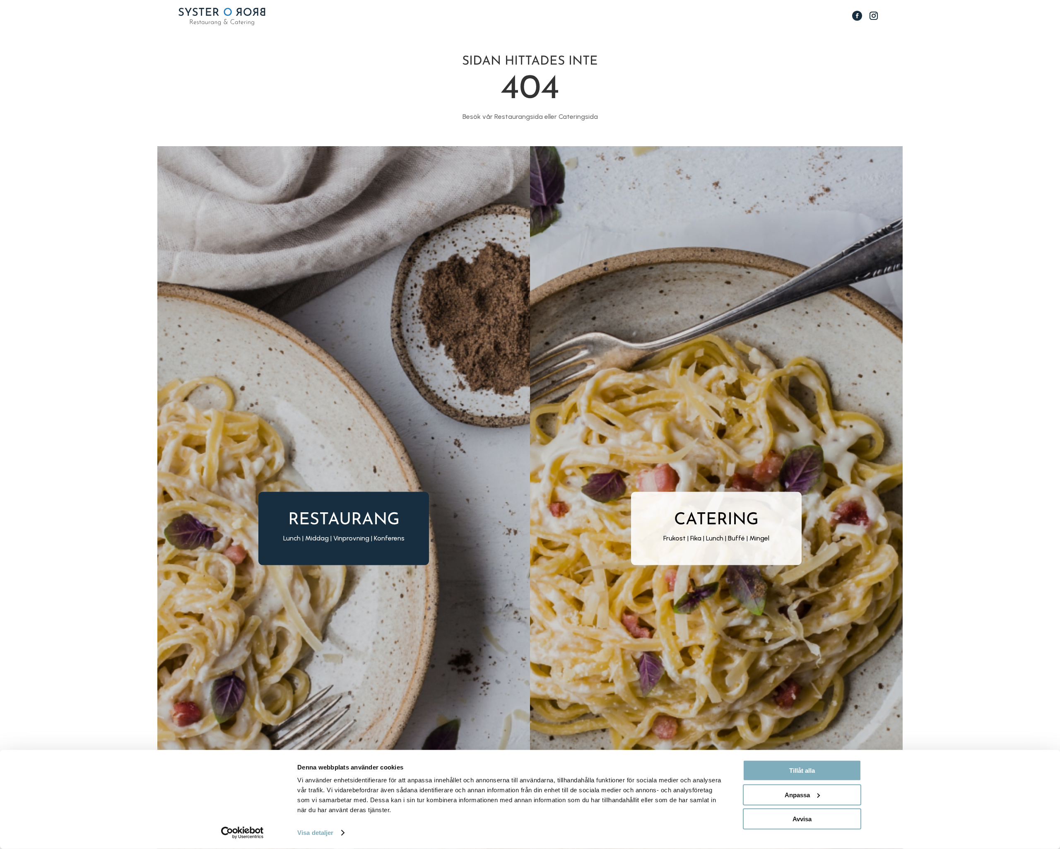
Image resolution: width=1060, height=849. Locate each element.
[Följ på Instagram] (873, 15)
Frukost (674, 538)
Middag (317, 538)
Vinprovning (351, 538)
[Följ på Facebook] (857, 16)
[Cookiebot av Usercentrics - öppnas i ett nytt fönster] (242, 833)
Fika (695, 538)
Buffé (736, 538)
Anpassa (797, 794)
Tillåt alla (802, 770)
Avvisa (802, 818)
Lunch (714, 538)
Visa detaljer (315, 832)
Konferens (389, 538)
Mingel (759, 538)
